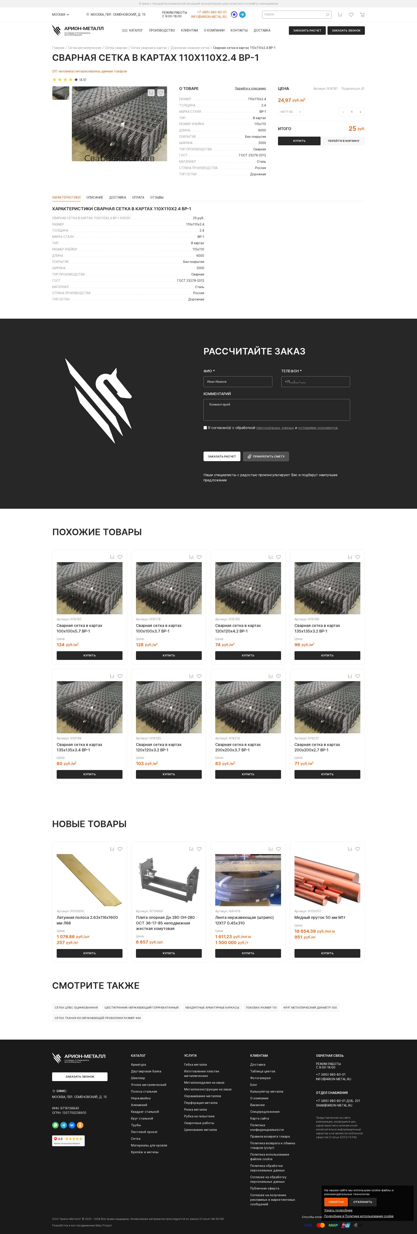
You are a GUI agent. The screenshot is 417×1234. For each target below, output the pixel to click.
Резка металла (195, 1109)
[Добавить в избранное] (160, 92)
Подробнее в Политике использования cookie (359, 1216)
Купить (89, 655)
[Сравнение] (340, 14)
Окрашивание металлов (202, 1096)
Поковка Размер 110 (261, 1007)
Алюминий (139, 1105)
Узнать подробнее (338, 1210)
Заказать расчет (307, 30)
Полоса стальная (144, 1091)
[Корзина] (362, 14)
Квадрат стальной (145, 1111)
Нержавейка (141, 1098)
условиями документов (318, 428)
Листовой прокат (144, 1132)
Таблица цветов (262, 1071)
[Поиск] (327, 14)
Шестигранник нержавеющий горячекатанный (142, 1007)
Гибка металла (195, 1064)
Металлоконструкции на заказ (208, 1089)
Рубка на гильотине (199, 1116)
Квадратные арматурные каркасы (212, 1007)
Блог (253, 1085)
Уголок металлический (148, 1085)
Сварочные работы (199, 1123)
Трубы (136, 1125)
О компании (214, 30)
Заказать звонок (346, 30)
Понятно (336, 1202)
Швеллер (138, 1078)
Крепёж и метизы (145, 1152)
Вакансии (257, 1105)
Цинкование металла (200, 1129)
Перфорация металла (200, 1103)
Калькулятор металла (266, 1091)
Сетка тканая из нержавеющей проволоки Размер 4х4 (98, 1018)
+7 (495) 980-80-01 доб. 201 (338, 1101)
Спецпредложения (265, 1111)
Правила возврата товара (270, 1136)
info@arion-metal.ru (209, 16)
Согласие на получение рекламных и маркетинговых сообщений (272, 1199)
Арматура (138, 1064)
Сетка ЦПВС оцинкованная (76, 1007)
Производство (162, 30)
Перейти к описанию (250, 88)
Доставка (262, 30)
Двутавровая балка (146, 1071)
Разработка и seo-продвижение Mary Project (82, 1225)
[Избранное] (351, 14)
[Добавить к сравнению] (151, 92)
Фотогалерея (260, 1078)
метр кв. (287, 111)
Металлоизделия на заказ (204, 1082)
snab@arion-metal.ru (334, 1105)
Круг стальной (142, 1118)
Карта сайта (259, 1118)
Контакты (239, 30)
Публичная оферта (264, 1188)
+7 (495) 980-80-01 (212, 12)
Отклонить (362, 1202)
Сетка (135, 1138)
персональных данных (275, 428)
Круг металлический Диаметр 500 (310, 1007)
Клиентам (189, 30)
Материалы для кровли (149, 1145)
